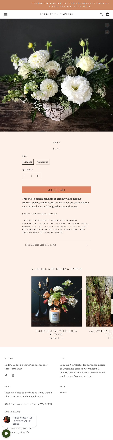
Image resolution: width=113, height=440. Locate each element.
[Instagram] (13, 375)
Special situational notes (40, 245)
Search (63, 392)
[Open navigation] (5, 14)
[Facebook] (6, 375)
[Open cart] (107, 14)
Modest (28, 161)
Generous (42, 161)
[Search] (101, 14)
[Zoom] (107, 25)
